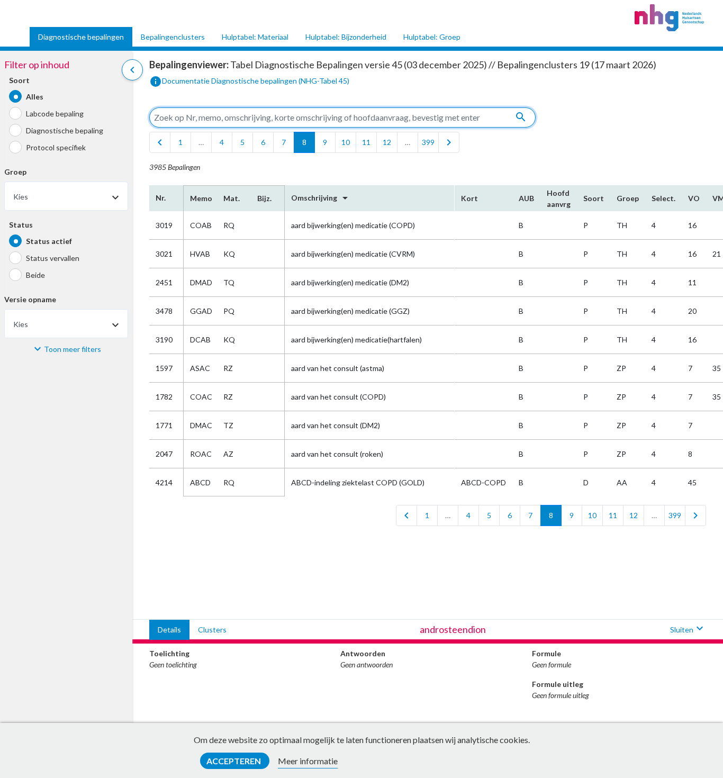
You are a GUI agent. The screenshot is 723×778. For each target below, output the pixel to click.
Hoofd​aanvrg (559, 198)
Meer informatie (308, 761)
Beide (35, 274)
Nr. (161, 197)
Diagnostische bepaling (64, 130)
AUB (526, 198)
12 (387, 142)
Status (21, 225)
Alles (34, 96)
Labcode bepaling (55, 113)
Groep (15, 172)
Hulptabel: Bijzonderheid (345, 36)
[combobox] (66, 196)
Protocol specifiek (56, 147)
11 (366, 142)
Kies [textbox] (20, 197)
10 (345, 142)
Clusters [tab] (212, 629)
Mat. (231, 198)
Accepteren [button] (234, 761)
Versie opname (30, 299)
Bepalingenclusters (173, 36)
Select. (663, 198)
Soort (19, 80)
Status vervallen (52, 258)
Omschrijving (321, 198)
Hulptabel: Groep (431, 36)
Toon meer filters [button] (72, 349)
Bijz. (264, 198)
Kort (469, 198)
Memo (200, 198)
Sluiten (688, 628)
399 (428, 142)
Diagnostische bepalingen (81, 36)
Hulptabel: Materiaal (255, 36)
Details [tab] (169, 629)
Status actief (49, 241)
